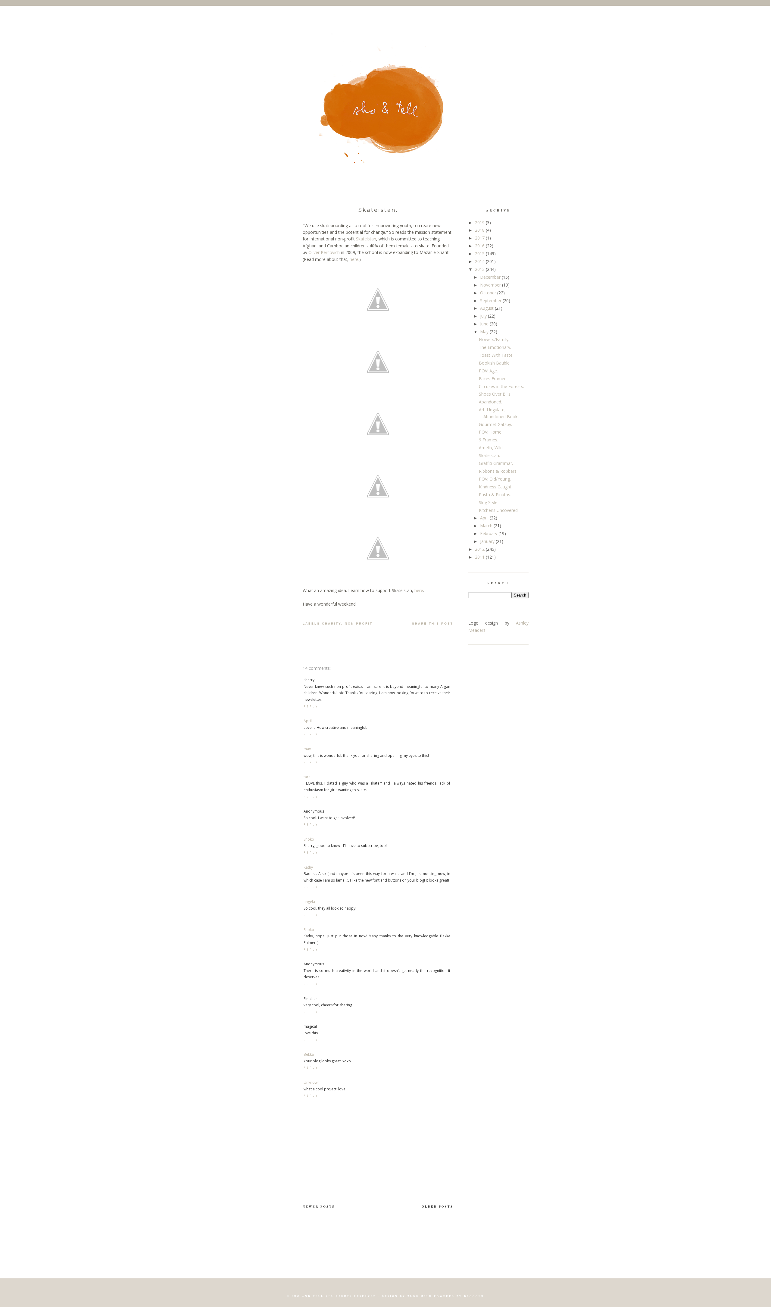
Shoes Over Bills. (495, 394)
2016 (480, 246)
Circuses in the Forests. (501, 386)
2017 (480, 238)
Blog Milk (420, 1296)
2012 (480, 549)
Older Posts (437, 1206)
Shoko (309, 839)
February (489, 533)
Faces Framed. (493, 378)
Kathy (308, 867)
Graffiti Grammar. (496, 463)
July (484, 316)
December (491, 277)
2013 (480, 269)
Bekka (309, 1054)
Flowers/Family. (494, 339)
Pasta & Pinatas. (495, 494)
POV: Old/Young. (495, 479)
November (491, 285)
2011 (480, 557)
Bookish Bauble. (494, 363)
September (491, 300)
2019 (480, 222)
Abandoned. (490, 402)
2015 (480, 253)
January (488, 541)
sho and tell (308, 1296)
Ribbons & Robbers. (498, 471)
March (487, 525)
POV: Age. (488, 371)
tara (307, 776)
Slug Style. (488, 502)
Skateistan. (378, 210)
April (308, 720)
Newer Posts (319, 1206)
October (488, 293)
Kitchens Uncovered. (499, 510)
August (487, 308)
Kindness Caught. (495, 487)
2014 (480, 261)
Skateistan (366, 239)
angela (309, 901)
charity (331, 623)
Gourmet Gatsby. (495, 424)
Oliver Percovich (324, 252)
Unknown (312, 1082)
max (307, 748)
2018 (480, 230)
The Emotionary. (495, 347)
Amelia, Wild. (491, 447)
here (354, 259)
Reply (311, 706)
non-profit (359, 623)
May (485, 331)
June (485, 324)
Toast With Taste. (496, 355)
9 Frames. (488, 440)
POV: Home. (490, 432)
